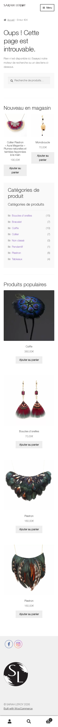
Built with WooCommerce (18, 708)
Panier (45, 719)
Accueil (11, 19)
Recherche (29, 721)
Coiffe (15, 228)
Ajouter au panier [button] (15, 170)
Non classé (18, 240)
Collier (15, 234)
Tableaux (17, 259)
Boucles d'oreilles (22, 215)
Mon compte (9, 721)
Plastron (16, 252)
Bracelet (17, 221)
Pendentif (17, 246)
